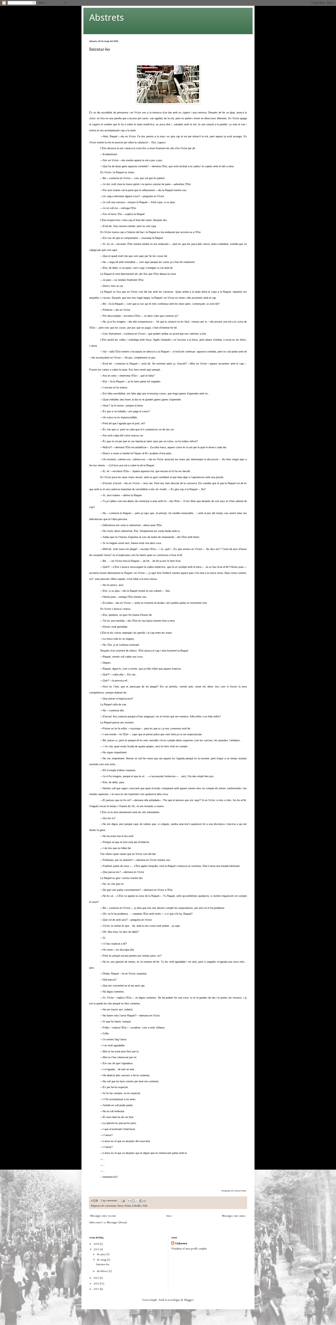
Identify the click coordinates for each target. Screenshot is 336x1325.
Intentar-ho (99, 49)
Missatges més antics (234, 1216)
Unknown (181, 1243)
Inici (169, 1216)
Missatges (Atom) (117, 1222)
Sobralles (136, 1206)
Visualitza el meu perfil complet (189, 1248)
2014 (97, 1249)
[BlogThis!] (133, 1201)
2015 (97, 1244)
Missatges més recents (103, 1216)
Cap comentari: (109, 1200)
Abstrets (106, 17)
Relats (127, 1206)
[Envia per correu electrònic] (130, 1201)
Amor (120, 1206)
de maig (102, 1259)
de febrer (103, 1271)
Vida (145, 1206)
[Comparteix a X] (137, 1201)
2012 (97, 1283)
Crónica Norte (240, 1191)
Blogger (188, 1300)
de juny (101, 1254)
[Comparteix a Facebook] (141, 1201)
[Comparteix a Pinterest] (144, 1201)
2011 (97, 1289)
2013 (97, 1278)
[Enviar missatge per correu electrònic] (122, 1200)
